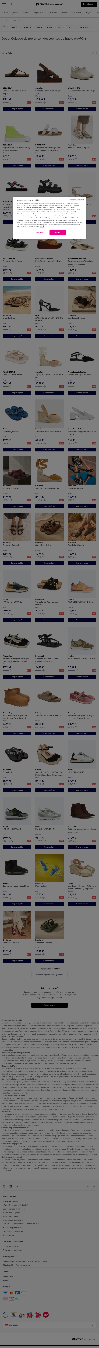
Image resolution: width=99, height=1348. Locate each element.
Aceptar (57, 233)
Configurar (40, 232)
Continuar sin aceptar (77, 200)
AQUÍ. (42, 226)
